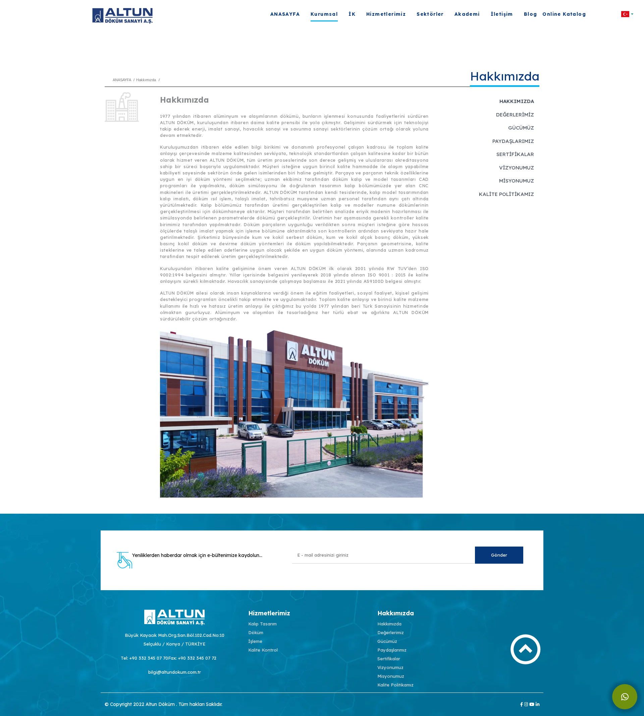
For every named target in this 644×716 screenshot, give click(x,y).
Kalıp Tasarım (262, 623)
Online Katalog (564, 14)
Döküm (255, 632)
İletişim (502, 14)
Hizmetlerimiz (386, 14)
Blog (530, 14)
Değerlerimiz (515, 114)
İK (352, 14)
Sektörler (430, 14)
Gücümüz (521, 127)
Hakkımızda (516, 101)
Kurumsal (324, 14)
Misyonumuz (516, 180)
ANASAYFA (285, 14)
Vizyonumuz (516, 167)
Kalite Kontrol (263, 650)
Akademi (467, 14)
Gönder (499, 555)
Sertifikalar (515, 154)
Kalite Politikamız (506, 194)
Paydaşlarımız (513, 141)
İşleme (255, 641)
